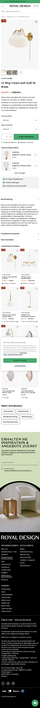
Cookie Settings (20, 366)
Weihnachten (6, 611)
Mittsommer (5, 600)
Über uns (4, 549)
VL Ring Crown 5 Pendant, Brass (26, 277)
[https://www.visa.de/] (4, 691)
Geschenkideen (7, 594)
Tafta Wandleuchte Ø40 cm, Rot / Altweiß (28, 391)
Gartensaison (6, 597)
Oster (3, 592)
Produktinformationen (10, 233)
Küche (22, 563)
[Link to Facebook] (3, 683)
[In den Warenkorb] (35, 155)
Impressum (5, 567)
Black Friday (5, 606)
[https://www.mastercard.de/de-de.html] (9, 691)
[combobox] (20, 120)
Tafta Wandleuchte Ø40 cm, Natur (8, 391)
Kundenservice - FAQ (9, 552)
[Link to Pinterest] (13, 683)
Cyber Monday (6, 608)
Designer (4, 572)
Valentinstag (5, 589)
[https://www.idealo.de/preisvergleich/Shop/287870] (22, 691)
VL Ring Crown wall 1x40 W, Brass (9, 277)
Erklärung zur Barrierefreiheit (6, 576)
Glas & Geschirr (25, 557)
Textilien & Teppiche (27, 560)
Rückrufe (4, 579)
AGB (2, 561)
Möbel (22, 549)
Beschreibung (6, 199)
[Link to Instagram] (8, 683)
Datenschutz (6, 564)
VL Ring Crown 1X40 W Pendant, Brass (9, 315)
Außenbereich (25, 565)
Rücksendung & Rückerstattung (7, 558)
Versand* (4, 554)
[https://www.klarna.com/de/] (16, 691)
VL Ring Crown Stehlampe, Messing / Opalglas (28, 315)
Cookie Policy (6, 570)
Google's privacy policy (15, 354)
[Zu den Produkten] (20, 155)
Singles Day (5, 603)
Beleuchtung (24, 554)
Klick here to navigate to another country (16, 637)
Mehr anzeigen (20, 173)
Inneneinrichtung (26, 552)
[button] (35, 6)
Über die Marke (7, 240)
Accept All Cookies (20, 360)
